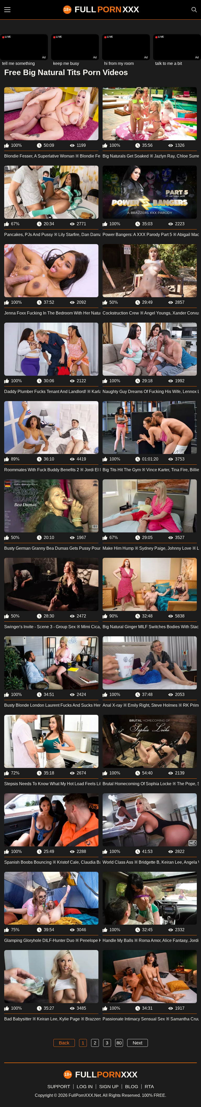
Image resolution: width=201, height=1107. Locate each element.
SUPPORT (58, 1086)
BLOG (131, 1086)
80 (119, 1043)
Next (137, 1043)
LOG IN (85, 1086)
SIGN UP (109, 1086)
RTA (149, 1086)
